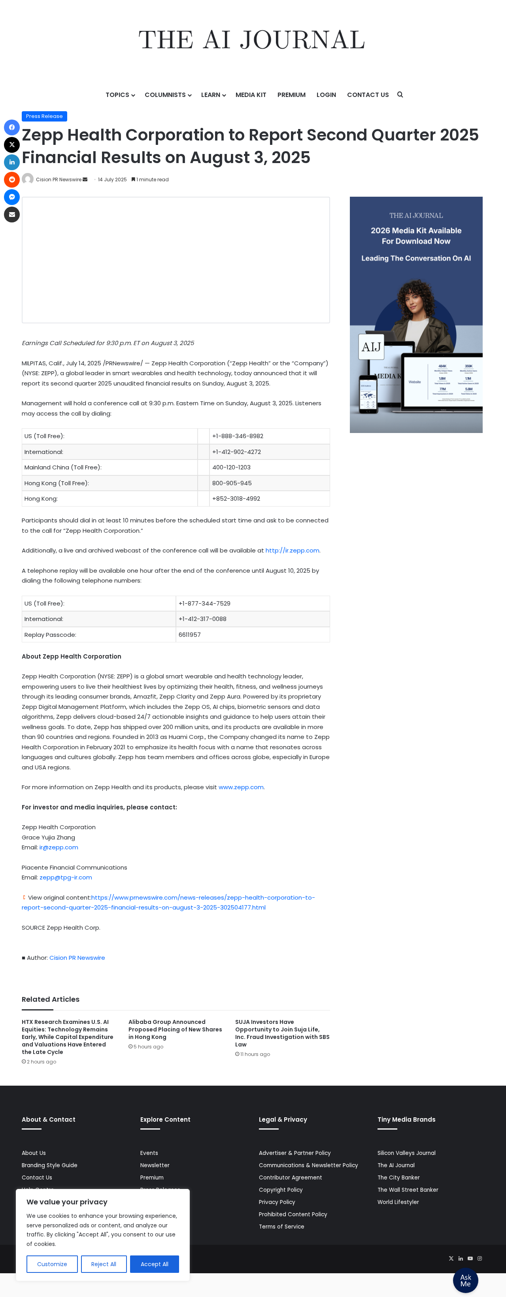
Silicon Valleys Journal (407, 1153)
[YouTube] (470, 1258)
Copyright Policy (281, 1190)
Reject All (103, 1264)
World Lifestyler (398, 1202)
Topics (117, 94)
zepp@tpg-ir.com (66, 877)
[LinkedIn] (460, 1258)
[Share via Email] (12, 214)
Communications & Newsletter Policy (308, 1165)
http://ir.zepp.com (292, 550)
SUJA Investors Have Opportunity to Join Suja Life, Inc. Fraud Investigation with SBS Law (282, 1033)
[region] (103, 1235)
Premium (292, 94)
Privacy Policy (277, 1202)
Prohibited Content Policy (293, 1214)
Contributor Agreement (290, 1177)
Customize (52, 1264)
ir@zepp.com (59, 847)
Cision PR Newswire (58, 179)
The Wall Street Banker (408, 1190)
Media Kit (251, 94)
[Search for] (400, 95)
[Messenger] (12, 197)
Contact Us (368, 94)
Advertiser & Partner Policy (295, 1153)
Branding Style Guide (49, 1165)
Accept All (154, 1264)
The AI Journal (396, 1165)
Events (149, 1153)
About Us (34, 1153)
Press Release (44, 116)
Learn (210, 94)
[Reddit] (12, 180)
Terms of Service (281, 1227)
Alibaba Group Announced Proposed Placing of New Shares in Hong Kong (175, 1029)
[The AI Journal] (253, 41)
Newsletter (155, 1165)
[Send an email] (85, 179)
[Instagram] (479, 1258)
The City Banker (399, 1177)
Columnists (165, 94)
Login (326, 94)
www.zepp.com (241, 787)
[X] (451, 1258)
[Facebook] (12, 127)
